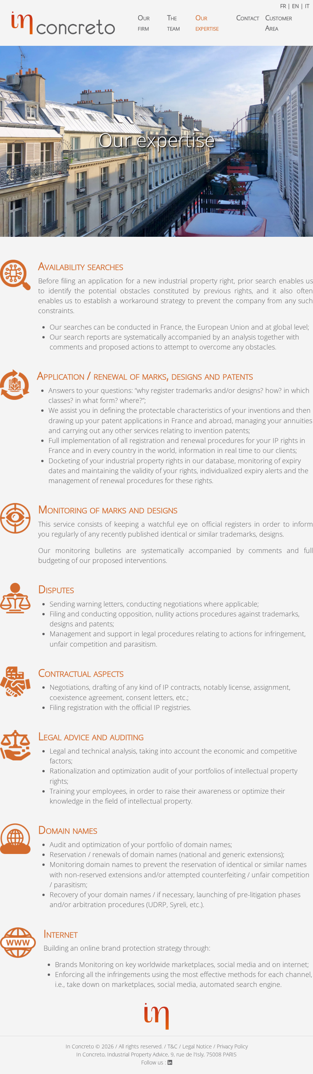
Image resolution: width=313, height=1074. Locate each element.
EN (295, 6)
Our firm (144, 22)
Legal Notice (197, 1046)
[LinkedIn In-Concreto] (170, 1062)
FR (283, 6)
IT (307, 6)
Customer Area (278, 22)
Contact (247, 17)
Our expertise (207, 22)
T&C (172, 1046)
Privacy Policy (232, 1046)
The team (173, 22)
